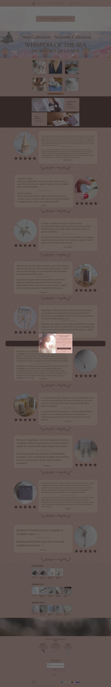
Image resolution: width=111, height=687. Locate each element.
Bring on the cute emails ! (64, 348)
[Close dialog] (71, 334)
